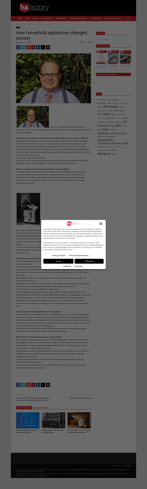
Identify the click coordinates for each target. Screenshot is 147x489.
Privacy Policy (79, 266)
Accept (58, 261)
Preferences (89, 261)
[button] (101, 224)
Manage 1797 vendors (59, 255)
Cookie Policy (67, 266)
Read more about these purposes (78, 255)
